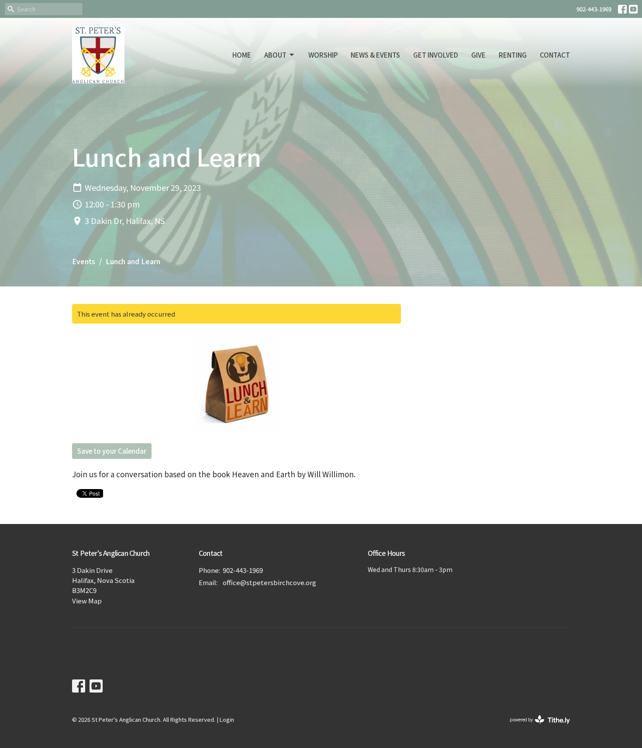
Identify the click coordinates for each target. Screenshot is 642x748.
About (275, 54)
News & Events (375, 54)
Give (478, 54)
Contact (555, 54)
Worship (323, 54)
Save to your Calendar (111, 450)
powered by (535, 726)
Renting (513, 54)
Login (227, 719)
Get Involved (435, 54)
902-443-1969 (593, 9)
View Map (87, 600)
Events (83, 261)
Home (241, 54)
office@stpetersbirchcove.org (269, 582)
